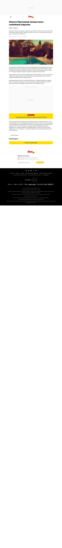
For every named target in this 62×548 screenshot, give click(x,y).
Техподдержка (46, 174)
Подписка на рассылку (23, 155)
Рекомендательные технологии (34, 174)
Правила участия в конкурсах (32, 173)
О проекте (12, 173)
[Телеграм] (28, 170)
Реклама (22, 173)
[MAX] (26, 170)
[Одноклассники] (33, 170)
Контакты (17, 173)
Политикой (22, 159)
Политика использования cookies (20, 174)
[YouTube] (35, 170)
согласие (22, 157)
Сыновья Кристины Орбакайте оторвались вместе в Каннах (31, 117)
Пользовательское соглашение (45, 173)
